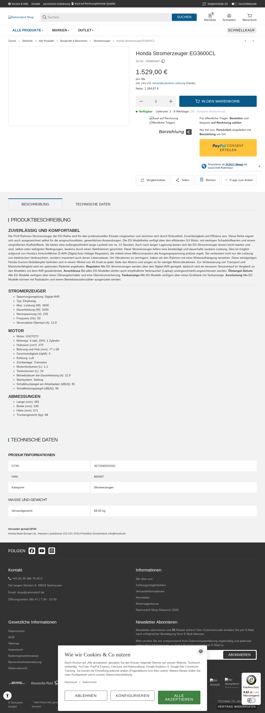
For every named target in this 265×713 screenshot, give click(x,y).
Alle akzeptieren (179, 697)
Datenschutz (16, 631)
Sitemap (13, 643)
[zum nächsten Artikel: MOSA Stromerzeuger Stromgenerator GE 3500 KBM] (253, 40)
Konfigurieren (132, 696)
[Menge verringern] (141, 101)
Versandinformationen (150, 591)
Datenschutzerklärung (203, 641)
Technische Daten (93, 204)
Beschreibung (35, 204)
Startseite (27, 41)
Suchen (184, 17)
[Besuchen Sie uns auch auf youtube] (42, 550)
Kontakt (35, 3)
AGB (11, 637)
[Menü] (258, 675)
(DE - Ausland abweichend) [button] (207, 111)
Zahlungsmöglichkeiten (151, 585)
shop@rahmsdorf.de (30, 592)
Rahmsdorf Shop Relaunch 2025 (157, 610)
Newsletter (143, 597)
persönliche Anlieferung (56, 3)
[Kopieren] (163, 61)
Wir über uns (144, 579)
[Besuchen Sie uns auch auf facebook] (32, 550)
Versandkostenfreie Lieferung (169, 83)
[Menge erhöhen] (171, 101)
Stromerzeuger (102, 41)
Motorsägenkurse (147, 603)
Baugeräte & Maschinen (73, 41)
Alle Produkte (46, 41)
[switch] (251, 700)
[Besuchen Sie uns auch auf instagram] (51, 550)
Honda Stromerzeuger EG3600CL (136, 41)
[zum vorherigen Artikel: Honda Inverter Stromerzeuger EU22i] (245, 40)
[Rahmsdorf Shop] (21, 17)
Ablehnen (86, 696)
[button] (253, 550)
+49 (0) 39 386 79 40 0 (27, 578)
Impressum (71, 682)
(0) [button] (217, 3)
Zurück (12, 41)
